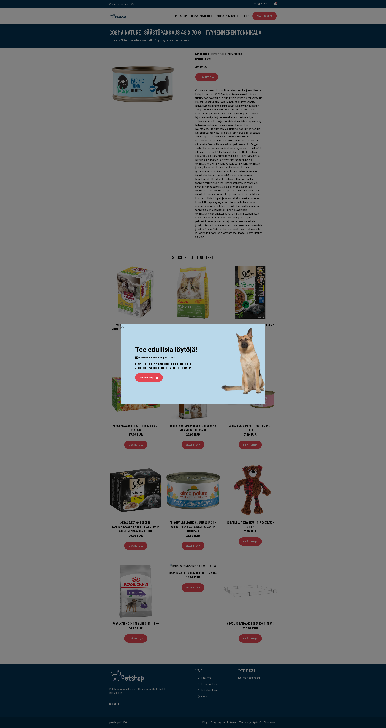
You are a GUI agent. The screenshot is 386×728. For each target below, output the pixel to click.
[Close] (122, 326)
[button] (149, 377)
